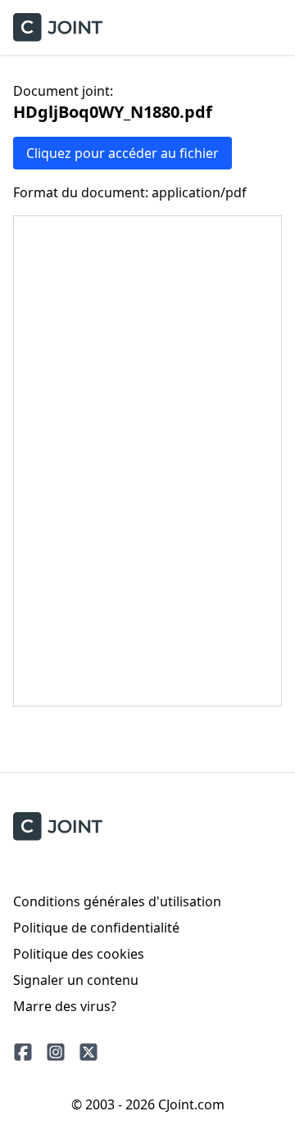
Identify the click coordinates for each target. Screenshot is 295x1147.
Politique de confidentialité (96, 928)
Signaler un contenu (75, 980)
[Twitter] (88, 1052)
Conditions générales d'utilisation (117, 901)
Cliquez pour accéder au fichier (122, 153)
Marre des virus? (64, 1006)
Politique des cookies (78, 954)
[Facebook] (23, 1052)
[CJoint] (57, 826)
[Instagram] (56, 1052)
